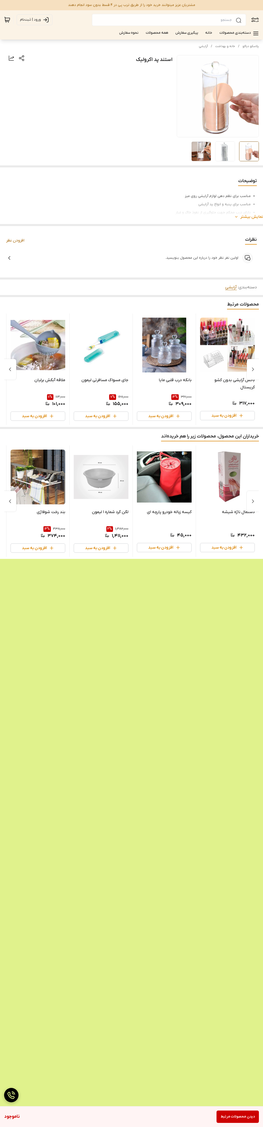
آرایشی (203, 46)
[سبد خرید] (7, 20)
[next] (10, 369)
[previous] (253, 369)
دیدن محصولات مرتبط (238, 1116)
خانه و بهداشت (225, 46)
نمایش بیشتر (251, 216)
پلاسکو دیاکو (250, 46)
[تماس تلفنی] (11, 1095)
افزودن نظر (15, 240)
